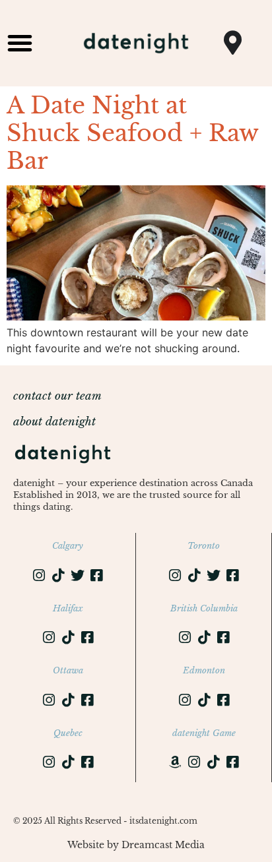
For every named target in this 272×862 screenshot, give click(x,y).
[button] (20, 43)
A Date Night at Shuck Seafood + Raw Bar (132, 133)
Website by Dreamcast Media (136, 845)
